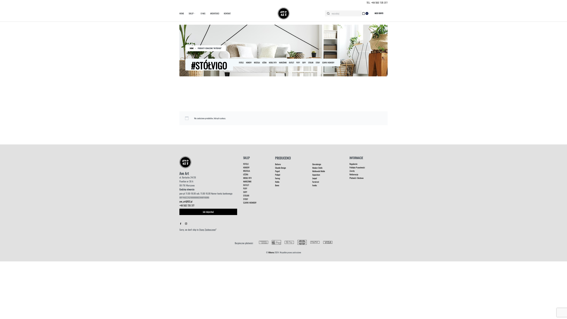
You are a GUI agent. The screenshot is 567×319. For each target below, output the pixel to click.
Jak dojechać (208, 212)
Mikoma (271, 252)
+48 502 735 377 (186, 205)
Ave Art (184, 173)
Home (192, 48)
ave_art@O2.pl (185, 201)
